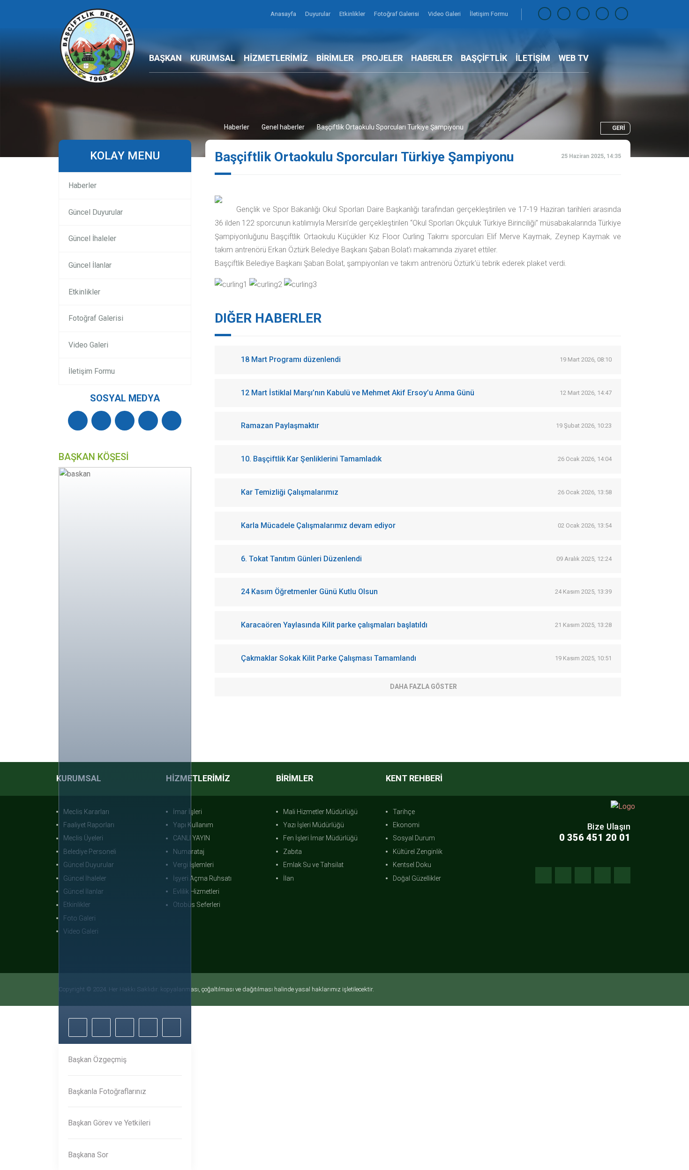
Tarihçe (404, 811)
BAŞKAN (165, 58)
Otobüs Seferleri (196, 904)
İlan (288, 878)
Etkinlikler (353, 13)
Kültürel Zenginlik (417, 851)
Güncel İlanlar (90, 265)
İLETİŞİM (533, 58)
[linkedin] (602, 13)
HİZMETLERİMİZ (276, 58)
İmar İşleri (187, 811)
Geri (618, 127)
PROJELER (382, 58)
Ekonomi (406, 825)
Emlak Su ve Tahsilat (313, 864)
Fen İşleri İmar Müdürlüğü (320, 838)
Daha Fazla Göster (423, 686)
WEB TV (574, 58)
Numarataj (188, 851)
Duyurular (318, 13)
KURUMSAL (212, 58)
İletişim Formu (489, 13)
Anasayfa (284, 13)
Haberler (236, 127)
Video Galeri (445, 13)
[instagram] (583, 13)
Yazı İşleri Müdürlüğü (313, 825)
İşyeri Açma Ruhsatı (202, 878)
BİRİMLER (334, 58)
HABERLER (431, 58)
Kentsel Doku (412, 864)
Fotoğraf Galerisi (397, 13)
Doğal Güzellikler (417, 878)
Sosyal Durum (414, 838)
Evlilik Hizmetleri (196, 891)
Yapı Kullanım (193, 825)
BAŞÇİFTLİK (484, 58)
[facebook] (544, 13)
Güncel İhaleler (92, 238)
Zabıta (292, 851)
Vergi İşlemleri (193, 864)
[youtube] (621, 13)
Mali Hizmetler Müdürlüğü (320, 811)
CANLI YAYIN (191, 838)
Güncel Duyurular (95, 212)
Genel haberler (283, 127)
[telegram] (563, 13)
